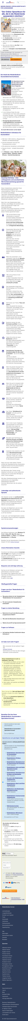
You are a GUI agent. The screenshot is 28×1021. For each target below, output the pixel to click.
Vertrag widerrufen (7, 998)
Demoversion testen (7, 935)
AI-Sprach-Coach (7, 1008)
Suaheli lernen (6, 974)
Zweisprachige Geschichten (9, 1006)
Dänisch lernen (6, 949)
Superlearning (6, 927)
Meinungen (5, 933)
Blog (3, 992)
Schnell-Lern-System (7, 915)
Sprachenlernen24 (7, 988)
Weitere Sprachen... (7, 980)
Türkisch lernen (6, 976)
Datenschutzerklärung (6, 57)
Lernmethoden (6, 911)
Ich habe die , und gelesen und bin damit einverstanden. (15, 873)
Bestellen (4, 939)
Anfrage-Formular (7, 649)
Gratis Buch (5, 1014)
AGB (11, 578)
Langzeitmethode (6, 913)
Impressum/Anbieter (16, 899)
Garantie (4, 937)
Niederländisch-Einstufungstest (10, 1004)
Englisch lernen (6, 951)
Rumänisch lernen (7, 968)
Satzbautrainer (6, 923)
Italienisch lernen (6, 959)
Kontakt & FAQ (6, 994)
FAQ (3, 931)
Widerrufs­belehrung (18, 874)
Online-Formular (15, 542)
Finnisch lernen (6, 953)
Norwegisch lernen (7, 964)
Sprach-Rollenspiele (7, 1010)
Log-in (4, 990)
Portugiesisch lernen (7, 966)
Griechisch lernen (6, 957)
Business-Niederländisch (8, 1002)
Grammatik (5, 919)
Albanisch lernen (6, 947)
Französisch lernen (7, 955)
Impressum (5, 996)
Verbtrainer (5, 921)
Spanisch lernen (6, 972)
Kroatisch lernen (6, 961)
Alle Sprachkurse (15, 898)
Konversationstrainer (7, 925)
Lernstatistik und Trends (8, 1012)
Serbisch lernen (6, 970)
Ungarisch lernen (6, 978)
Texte (3, 917)
